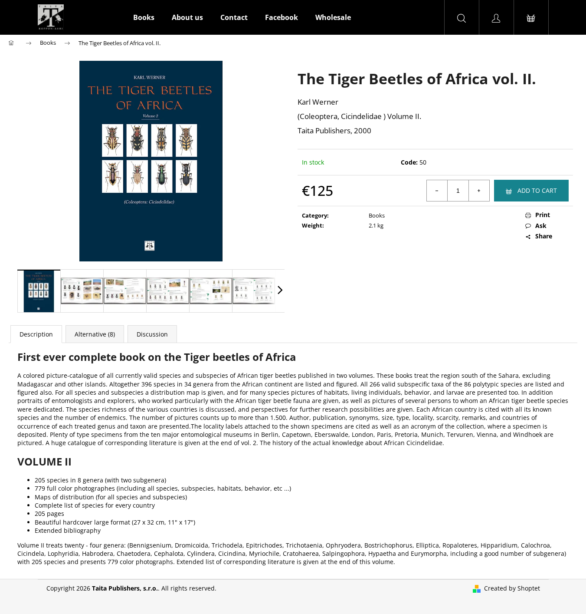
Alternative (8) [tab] (95, 334)
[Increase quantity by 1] (478, 190)
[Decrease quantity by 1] (437, 190)
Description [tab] (36, 334)
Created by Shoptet (512, 588)
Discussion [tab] (152, 334)
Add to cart (537, 190)
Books (377, 215)
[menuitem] (143, 17)
